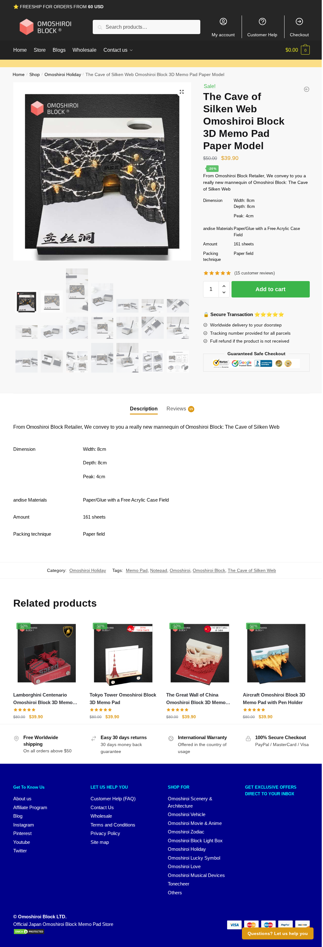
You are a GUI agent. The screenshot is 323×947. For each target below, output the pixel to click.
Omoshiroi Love (184, 866)
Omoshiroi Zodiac (186, 831)
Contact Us (102, 807)
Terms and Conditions (113, 824)
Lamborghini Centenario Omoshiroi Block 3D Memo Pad (43, 699)
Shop (34, 74)
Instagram (23, 824)
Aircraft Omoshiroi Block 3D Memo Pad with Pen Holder (274, 698)
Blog (17, 816)
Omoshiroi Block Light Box (195, 840)
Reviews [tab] (176, 408)
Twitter (20, 850)
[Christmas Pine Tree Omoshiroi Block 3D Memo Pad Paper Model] (306, 89)
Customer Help (262, 34)
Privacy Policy (105, 833)
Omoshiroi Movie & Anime (195, 823)
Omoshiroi (180, 570)
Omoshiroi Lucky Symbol (194, 858)
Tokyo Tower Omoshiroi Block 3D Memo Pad (123, 698)
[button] (182, 92)
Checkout (299, 34)
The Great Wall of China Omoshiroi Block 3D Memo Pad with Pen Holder (196, 699)
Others (175, 892)
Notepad (158, 570)
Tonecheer (178, 883)
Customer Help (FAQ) (113, 798)
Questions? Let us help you (278, 933)
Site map (100, 842)
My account (223, 34)
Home (19, 74)
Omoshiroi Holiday (62, 74)
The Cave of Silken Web (252, 570)
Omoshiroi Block (209, 570)
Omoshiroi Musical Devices (196, 875)
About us (22, 798)
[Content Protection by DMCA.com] (29, 933)
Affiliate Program (30, 807)
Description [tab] (144, 408)
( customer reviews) (254, 273)
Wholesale (101, 816)
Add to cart (270, 289)
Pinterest (22, 833)
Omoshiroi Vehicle (186, 814)
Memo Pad (137, 570)
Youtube (21, 842)
